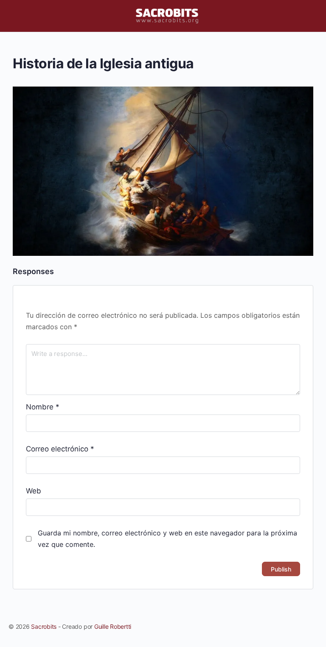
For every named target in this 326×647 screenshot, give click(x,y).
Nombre (42, 407)
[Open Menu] (13, 15)
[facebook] (282, 627)
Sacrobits (43, 626)
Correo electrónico (60, 449)
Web (33, 491)
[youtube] (312, 627)
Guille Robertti (112, 626)
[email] (266, 627)
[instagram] (297, 627)
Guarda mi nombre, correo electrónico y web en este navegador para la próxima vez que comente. (167, 539)
